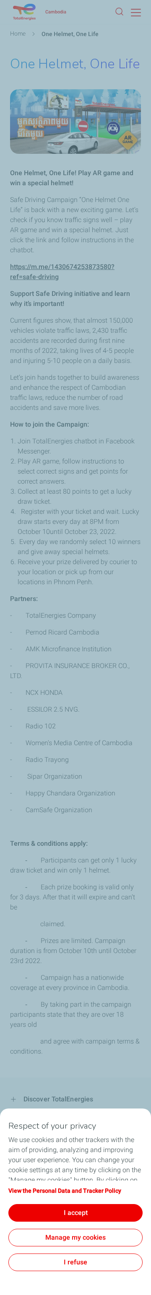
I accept (76, 1213)
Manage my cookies (75, 1237)
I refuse (75, 1262)
